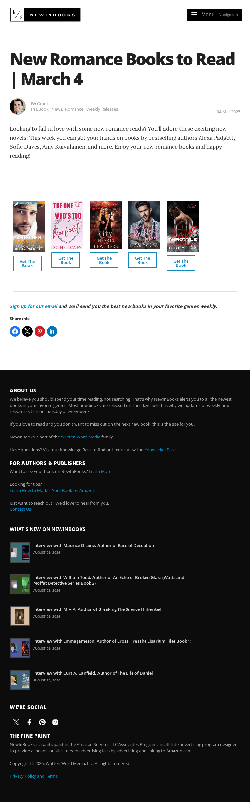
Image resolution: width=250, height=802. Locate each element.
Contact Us (20, 509)
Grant (42, 104)
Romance (74, 109)
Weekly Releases (102, 109)
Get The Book (27, 263)
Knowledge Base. (160, 449)
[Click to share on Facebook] (15, 331)
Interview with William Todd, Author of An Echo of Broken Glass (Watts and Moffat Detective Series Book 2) (108, 580)
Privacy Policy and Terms (34, 776)
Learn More (100, 471)
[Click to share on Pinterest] (40, 331)
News (56, 109)
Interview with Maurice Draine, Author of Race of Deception (93, 545)
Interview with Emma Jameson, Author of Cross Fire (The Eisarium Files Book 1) (112, 641)
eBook (42, 109)
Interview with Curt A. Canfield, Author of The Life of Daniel (93, 673)
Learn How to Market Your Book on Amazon (52, 490)
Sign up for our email (33, 306)
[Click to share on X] (27, 331)
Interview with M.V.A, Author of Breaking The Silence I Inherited (97, 609)
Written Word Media (80, 437)
